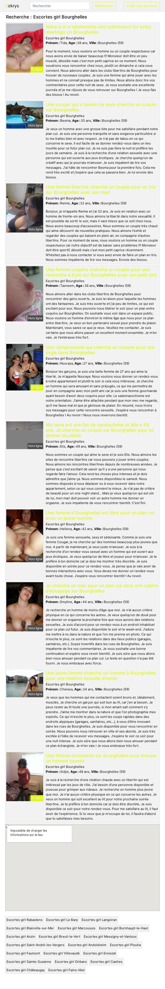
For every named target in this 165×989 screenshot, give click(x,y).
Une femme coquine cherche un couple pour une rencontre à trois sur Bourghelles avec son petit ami (101, 272)
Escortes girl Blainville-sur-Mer (30, 928)
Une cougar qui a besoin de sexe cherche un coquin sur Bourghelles (101, 107)
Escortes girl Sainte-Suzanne (28, 962)
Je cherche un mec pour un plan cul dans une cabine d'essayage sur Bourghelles (102, 588)
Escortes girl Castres (106, 962)
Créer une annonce (141, 6)
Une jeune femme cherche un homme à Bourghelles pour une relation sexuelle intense (101, 675)
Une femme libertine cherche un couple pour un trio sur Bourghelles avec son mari (101, 189)
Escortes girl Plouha (125, 945)
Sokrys (12, 5)
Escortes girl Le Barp (62, 920)
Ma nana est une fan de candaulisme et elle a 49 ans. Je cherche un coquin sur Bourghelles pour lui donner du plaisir (100, 430)
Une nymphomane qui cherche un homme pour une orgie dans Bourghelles (100, 350)
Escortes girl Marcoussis (76, 928)
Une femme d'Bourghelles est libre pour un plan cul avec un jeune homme (100, 515)
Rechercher (104, 6)
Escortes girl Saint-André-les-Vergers (35, 945)
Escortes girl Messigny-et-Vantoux (110, 936)
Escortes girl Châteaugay (25, 970)
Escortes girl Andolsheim (87, 945)
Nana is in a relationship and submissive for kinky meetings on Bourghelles (98, 29)
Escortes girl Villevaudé (62, 953)
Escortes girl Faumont (23, 953)
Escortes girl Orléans (71, 962)
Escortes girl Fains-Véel (66, 970)
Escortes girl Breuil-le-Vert (59, 936)
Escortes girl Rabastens (24, 920)
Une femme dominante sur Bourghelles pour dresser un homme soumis (101, 758)
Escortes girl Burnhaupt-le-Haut (123, 928)
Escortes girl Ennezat (99, 953)
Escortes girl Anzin (20, 936)
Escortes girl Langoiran (99, 920)
